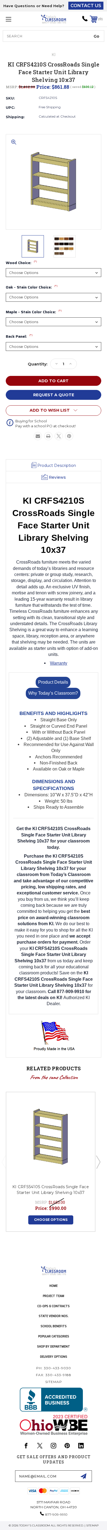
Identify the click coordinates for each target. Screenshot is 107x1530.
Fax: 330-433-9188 (53, 1375)
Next (98, 1162)
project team (53, 1295)
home (53, 1285)
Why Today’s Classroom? (53, 693)
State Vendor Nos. (54, 1315)
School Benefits (54, 1326)
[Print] (48, 436)
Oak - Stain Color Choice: (32, 287)
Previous (3, 1162)
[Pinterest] (69, 436)
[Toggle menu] (15, 19)
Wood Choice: (21, 263)
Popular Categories (53, 1336)
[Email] (38, 436)
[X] (59, 436)
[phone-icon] (84, 20)
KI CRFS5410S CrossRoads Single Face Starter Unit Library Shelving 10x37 (50, 1189)
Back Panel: (19, 336)
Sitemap (53, 1382)
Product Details (53, 682)
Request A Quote (53, 394)
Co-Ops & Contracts (53, 1306)
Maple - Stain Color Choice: (34, 312)
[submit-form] (83, 1476)
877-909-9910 (56, 1514)
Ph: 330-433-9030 (53, 1368)
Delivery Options (53, 1356)
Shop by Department (53, 1346)
